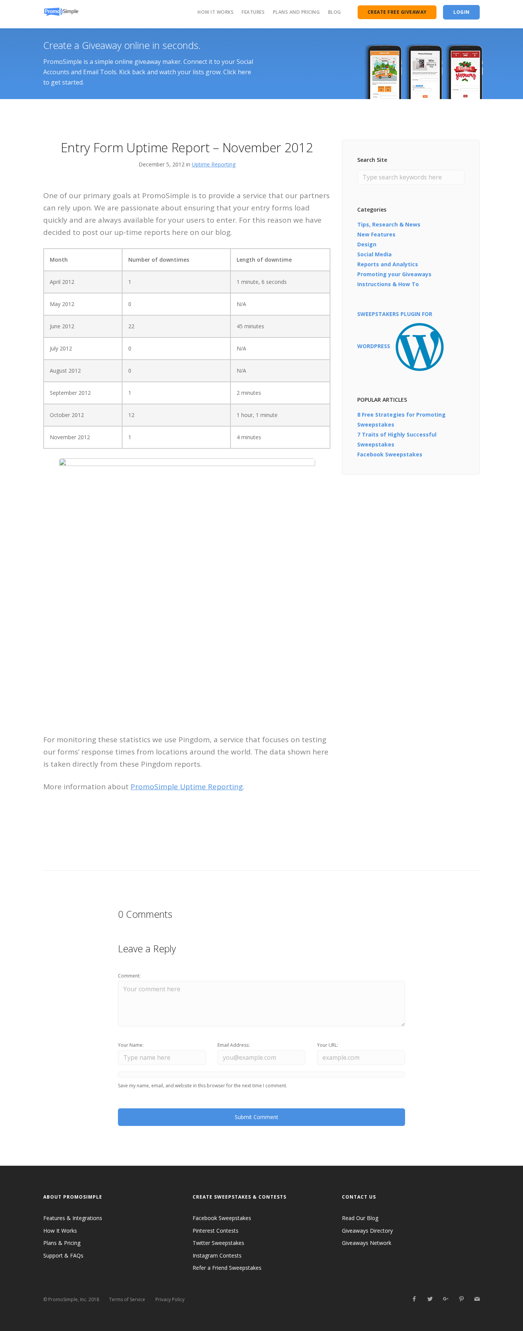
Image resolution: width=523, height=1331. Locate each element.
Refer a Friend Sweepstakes (227, 1267)
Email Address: (233, 1045)
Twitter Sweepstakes (218, 1242)
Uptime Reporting (213, 164)
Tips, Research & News (388, 224)
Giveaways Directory (367, 1230)
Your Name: (131, 1045)
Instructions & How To (388, 284)
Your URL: (327, 1045)
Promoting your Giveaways (394, 274)
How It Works (216, 12)
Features (253, 12)
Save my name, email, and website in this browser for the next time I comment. (202, 1085)
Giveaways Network (366, 1242)
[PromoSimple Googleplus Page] (445, 1299)
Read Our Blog (360, 1218)
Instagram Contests (217, 1255)
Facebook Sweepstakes (389, 454)
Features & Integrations (72, 1218)
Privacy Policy (170, 1299)
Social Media (374, 254)
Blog (334, 12)
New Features (376, 234)
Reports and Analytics (387, 264)
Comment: (129, 976)
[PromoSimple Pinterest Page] (461, 1299)
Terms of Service (127, 1299)
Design (366, 244)
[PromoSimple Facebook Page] (414, 1299)
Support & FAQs (63, 1255)
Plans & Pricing (61, 1242)
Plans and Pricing (296, 12)
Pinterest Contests (216, 1230)
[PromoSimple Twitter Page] (430, 1299)
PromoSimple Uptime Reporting (187, 787)
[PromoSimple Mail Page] (477, 1299)
